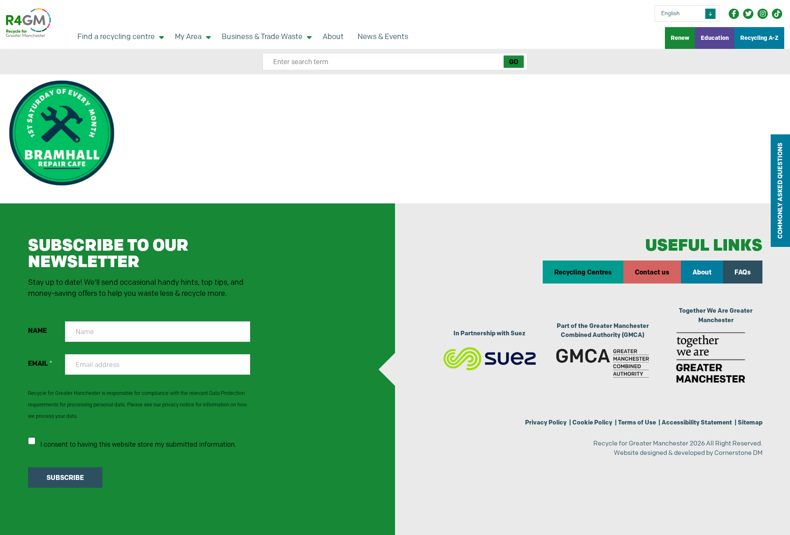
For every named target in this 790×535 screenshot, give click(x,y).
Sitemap (750, 422)
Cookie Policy (592, 422)
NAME (37, 330)
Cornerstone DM (738, 453)
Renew (680, 38)
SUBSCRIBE (65, 477)
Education (715, 38)
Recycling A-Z (759, 38)
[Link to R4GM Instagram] (762, 14)
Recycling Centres (583, 272)
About (701, 272)
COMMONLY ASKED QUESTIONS (780, 191)
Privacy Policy (546, 422)
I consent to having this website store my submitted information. (138, 444)
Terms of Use (637, 422)
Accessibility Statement (697, 422)
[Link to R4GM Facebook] (734, 14)
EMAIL (40, 363)
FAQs (742, 272)
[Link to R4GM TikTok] (777, 14)
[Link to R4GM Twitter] (748, 14)
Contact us (652, 272)
